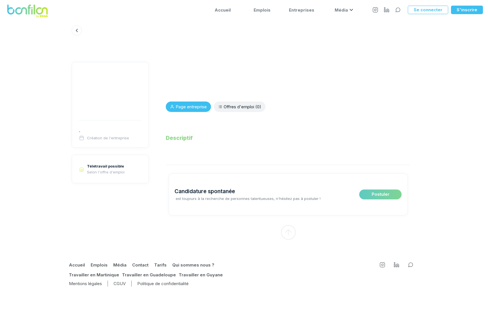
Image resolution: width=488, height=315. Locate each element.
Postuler (380, 194)
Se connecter (428, 9)
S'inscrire (467, 9)
